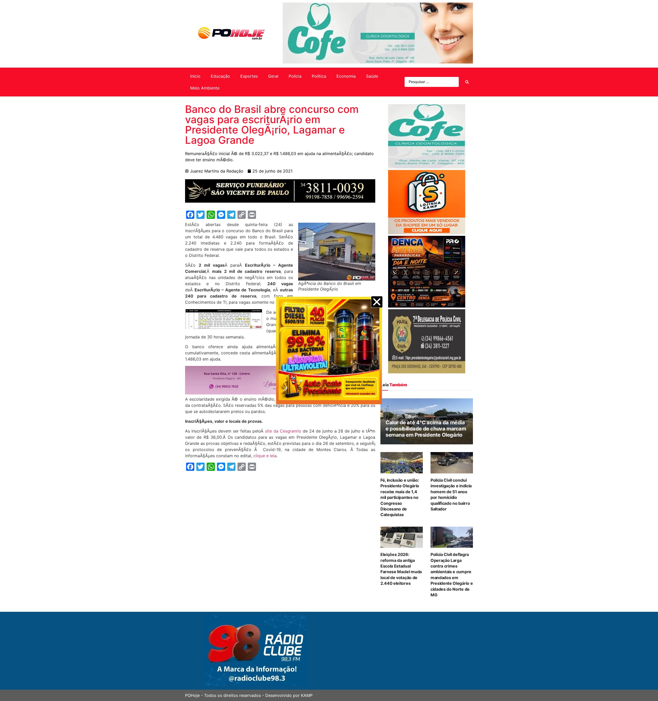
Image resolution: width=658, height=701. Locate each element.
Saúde (372, 76)
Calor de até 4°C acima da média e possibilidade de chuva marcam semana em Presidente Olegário (426, 428)
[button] (377, 302)
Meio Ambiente (205, 88)
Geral (273, 76)
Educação (220, 76)
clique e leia (265, 455)
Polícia (295, 76)
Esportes (249, 76)
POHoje (192, 695)
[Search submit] (467, 82)
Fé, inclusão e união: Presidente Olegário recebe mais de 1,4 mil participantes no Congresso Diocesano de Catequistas (399, 497)
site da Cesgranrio (283, 431)
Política (319, 76)
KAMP (307, 695)
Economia (346, 76)
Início (195, 76)
